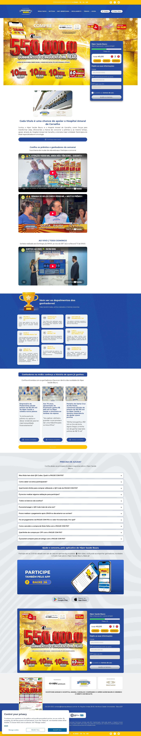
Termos (86, 11)
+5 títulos (106, 60)
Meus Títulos (117, 11)
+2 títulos (97, 60)
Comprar (106, 11)
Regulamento (76, 11)
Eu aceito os (104, 93)
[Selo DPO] (77, 715)
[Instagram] (111, 2)
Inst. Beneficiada (63, 11)
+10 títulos (116, 60)
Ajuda (94, 11)
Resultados (42, 11)
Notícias (52, 11)
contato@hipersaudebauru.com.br (65, 707)
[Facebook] (115, 2)
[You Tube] (119, 2)
